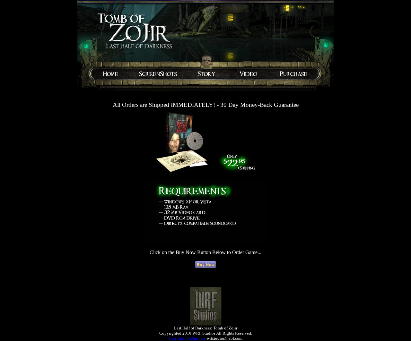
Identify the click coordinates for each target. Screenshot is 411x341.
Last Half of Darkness (187, 338)
